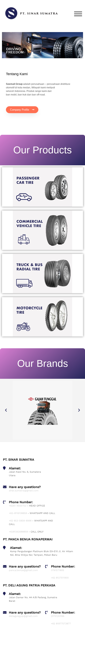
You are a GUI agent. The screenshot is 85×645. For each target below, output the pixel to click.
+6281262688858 (18, 531)
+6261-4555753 (17, 505)
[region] (42, 45)
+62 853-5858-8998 (20, 520)
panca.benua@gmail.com (23, 570)
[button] (6, 410)
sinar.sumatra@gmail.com (23, 490)
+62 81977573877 (61, 623)
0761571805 (57, 570)
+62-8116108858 (18, 513)
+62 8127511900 (60, 577)
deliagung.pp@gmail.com (23, 616)
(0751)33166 (57, 616)
